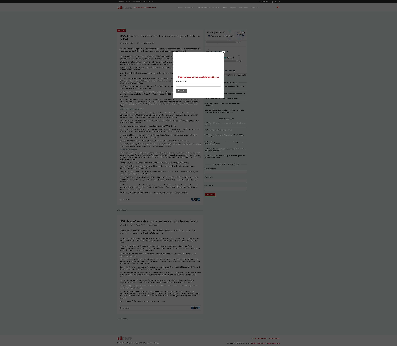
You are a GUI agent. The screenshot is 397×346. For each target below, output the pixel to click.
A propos (255, 8)
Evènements (244, 8)
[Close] (223, 52)
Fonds (224, 8)
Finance (179, 8)
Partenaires (189, 8)
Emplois (233, 8)
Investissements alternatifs (208, 8)
